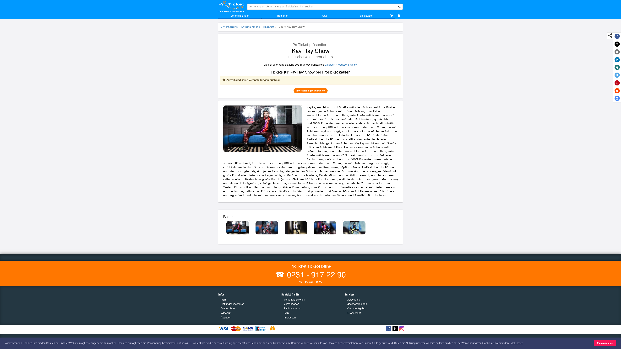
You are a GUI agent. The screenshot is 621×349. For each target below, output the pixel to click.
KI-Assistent (354, 313)
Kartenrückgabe (356, 308)
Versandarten (291, 304)
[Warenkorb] (391, 15)
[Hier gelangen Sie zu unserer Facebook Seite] (389, 329)
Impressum (290, 317)
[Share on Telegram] (617, 75)
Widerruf (225, 313)
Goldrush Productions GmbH (341, 64)
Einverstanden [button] (605, 343)
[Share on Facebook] (617, 36)
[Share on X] (617, 44)
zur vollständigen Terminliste (311, 90)
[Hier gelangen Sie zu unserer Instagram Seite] (402, 329)
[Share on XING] (617, 67)
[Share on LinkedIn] (617, 59)
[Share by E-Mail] (617, 51)
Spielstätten (366, 15)
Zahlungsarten (292, 308)
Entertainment (250, 26)
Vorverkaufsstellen (294, 299)
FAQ (286, 313)
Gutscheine (353, 299)
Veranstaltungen (240, 15)
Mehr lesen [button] (517, 343)
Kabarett (268, 26)
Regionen (282, 15)
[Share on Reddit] (617, 90)
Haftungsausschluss (232, 304)
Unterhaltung (229, 26)
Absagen (226, 317)
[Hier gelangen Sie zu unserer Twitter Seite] (395, 329)
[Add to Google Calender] (617, 98)
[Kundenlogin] (399, 15)
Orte (324, 15)
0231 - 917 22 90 (315, 274)
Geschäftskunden (357, 304)
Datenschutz (228, 308)
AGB (223, 299)
